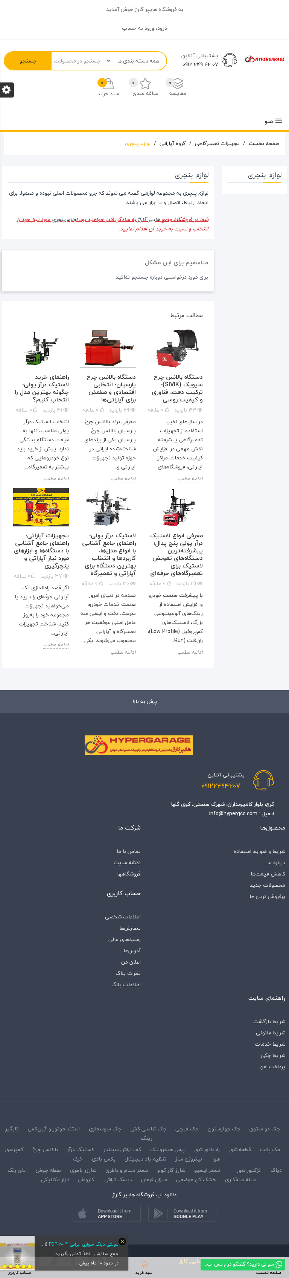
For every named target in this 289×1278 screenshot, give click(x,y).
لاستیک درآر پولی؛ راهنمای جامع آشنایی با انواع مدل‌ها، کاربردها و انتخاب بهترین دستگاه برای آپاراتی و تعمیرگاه (109, 554)
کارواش (86, 1179)
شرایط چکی (273, 1055)
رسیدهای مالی (124, 939)
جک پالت (270, 1149)
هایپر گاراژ (148, 219)
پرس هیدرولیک (167, 1149)
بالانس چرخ (45, 1149)
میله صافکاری (240, 1179)
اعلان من (131, 962)
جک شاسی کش (148, 1128)
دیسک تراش (118, 1179)
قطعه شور (240, 1149)
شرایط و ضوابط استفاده (259, 851)
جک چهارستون (224, 1128)
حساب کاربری (124, 893)
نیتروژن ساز (188, 1159)
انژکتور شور (249, 1170)
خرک (78, 1159)
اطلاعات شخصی (123, 916)
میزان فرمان (154, 1179)
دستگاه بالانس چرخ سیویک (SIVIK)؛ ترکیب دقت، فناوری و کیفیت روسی (177, 388)
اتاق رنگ (17, 1170)
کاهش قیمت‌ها (268, 873)
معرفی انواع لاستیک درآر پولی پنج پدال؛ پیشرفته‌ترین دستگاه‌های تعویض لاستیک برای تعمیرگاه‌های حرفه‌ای (176, 554)
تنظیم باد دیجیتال (145, 1159)
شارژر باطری (83, 1170)
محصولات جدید (267, 885)
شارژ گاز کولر (171, 1170)
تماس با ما (129, 851)
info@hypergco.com (233, 813)
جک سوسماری (105, 1128)
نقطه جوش (48, 1170)
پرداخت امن (272, 1066)
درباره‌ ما (276, 862)
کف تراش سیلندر (122, 1149)
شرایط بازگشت (269, 1021)
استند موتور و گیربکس (53, 1128)
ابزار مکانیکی (55, 1179)
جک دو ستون (264, 1128)
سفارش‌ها (130, 928)
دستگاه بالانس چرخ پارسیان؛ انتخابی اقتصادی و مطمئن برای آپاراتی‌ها (111, 388)
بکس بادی (104, 1159)
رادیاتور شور (207, 1149)
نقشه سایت (127, 862)
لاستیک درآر (80, 1149)
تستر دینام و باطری (126, 1170)
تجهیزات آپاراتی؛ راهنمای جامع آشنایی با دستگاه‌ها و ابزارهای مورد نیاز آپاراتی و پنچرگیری (41, 550)
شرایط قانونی (270, 1032)
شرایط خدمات (270, 1044)
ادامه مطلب (190, 479)
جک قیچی (187, 1128)
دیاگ (275, 1170)
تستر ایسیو (207, 1170)
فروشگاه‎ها (129, 873)
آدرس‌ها (132, 950)
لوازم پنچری (65, 219)
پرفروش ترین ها (267, 896)
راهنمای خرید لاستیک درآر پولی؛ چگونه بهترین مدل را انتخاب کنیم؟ (42, 388)
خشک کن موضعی (196, 1179)
